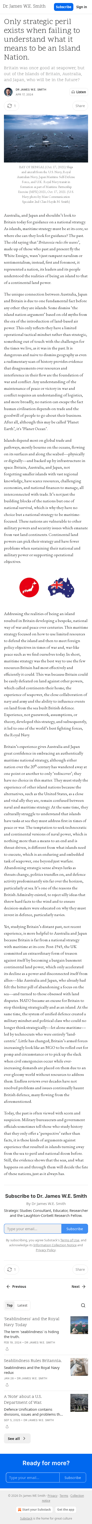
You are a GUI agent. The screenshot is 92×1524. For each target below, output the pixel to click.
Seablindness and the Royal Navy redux (32, 1370)
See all (14, 1438)
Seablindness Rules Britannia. (33, 1361)
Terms (64, 1496)
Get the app (65, 1509)
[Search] (83, 1305)
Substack (26, 1518)
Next (76, 1286)
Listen (81, 92)
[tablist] (17, 1305)
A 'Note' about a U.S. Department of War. (23, 1400)
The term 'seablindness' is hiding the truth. (31, 1334)
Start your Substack (36, 1509)
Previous (19, 1286)
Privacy (52, 1496)
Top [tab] (10, 1305)
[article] (46, 1334)
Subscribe (63, 7)
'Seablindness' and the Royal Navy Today (31, 1322)
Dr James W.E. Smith (31, 89)
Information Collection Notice (55, 1245)
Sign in (81, 7)
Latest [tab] (22, 1305)
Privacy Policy (45, 1250)
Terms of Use (69, 1240)
